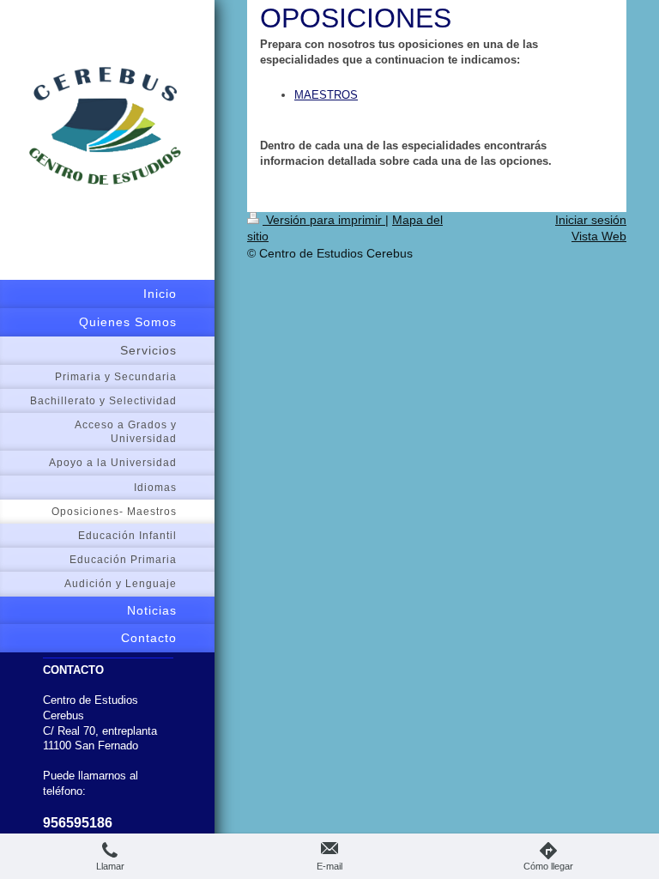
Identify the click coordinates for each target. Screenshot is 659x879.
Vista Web (598, 236)
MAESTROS (326, 94)
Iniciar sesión (590, 220)
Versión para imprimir (324, 220)
